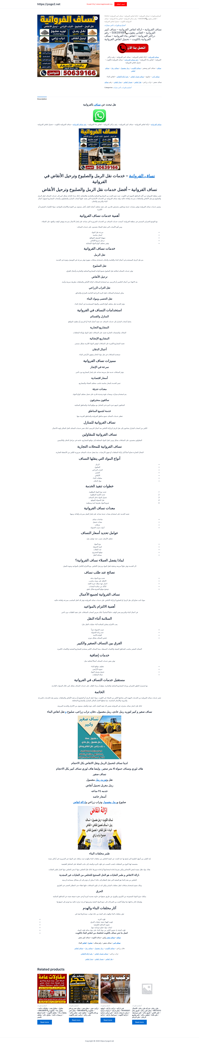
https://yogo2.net (48, 4)
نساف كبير (156, 77)
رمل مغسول (125, 68)
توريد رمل (101, 779)
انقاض (84, 943)
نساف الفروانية (153, 57)
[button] (120, 4)
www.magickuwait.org (104, 4)
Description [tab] (42, 99)
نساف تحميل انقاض (137, 77)
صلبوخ (90, 943)
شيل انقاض (118, 82)
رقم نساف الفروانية (131, 60)
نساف (159, 68)
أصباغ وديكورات (156, 16)
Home (106, 16)
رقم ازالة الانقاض (123, 77)
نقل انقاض (137, 82)
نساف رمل (115, 68)
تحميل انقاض (127, 82)
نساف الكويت (136, 68)
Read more (44, 1022)
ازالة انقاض (79, 802)
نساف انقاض (78, 948)
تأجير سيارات (109, 25)
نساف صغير (111, 938)
